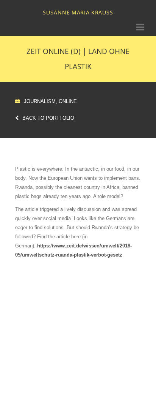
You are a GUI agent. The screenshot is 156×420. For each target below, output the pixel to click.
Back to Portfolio (48, 118)
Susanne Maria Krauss (78, 12)
